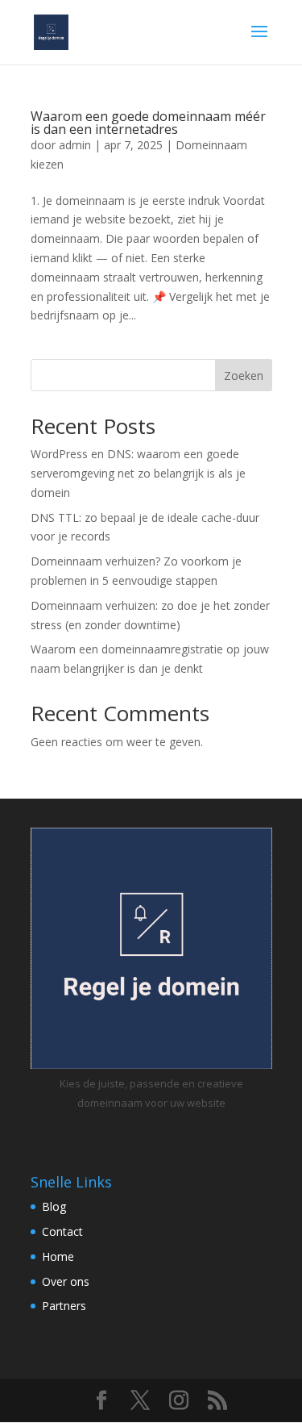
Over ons (65, 1281)
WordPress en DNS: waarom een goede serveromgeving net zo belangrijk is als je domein (138, 473)
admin (75, 144)
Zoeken (243, 375)
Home (58, 1256)
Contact (62, 1231)
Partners (64, 1305)
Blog (54, 1206)
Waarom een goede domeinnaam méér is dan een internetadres (148, 122)
